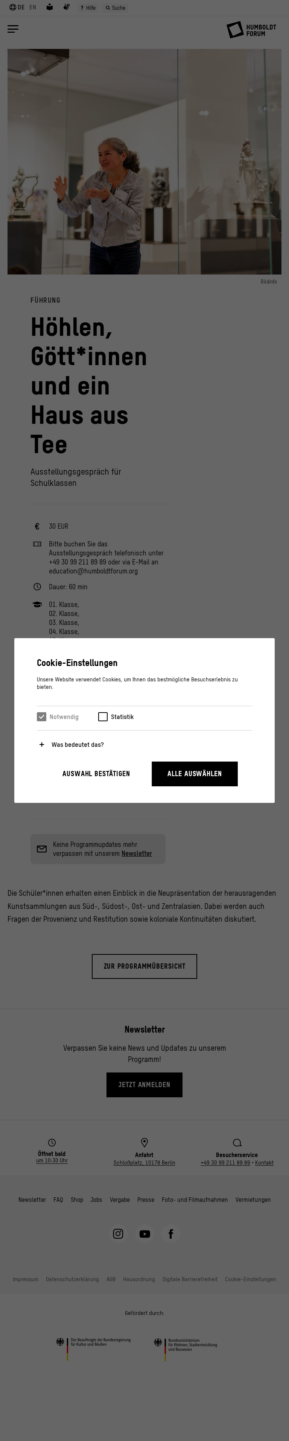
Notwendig (64, 716)
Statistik (122, 716)
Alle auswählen (194, 774)
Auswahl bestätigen (96, 774)
